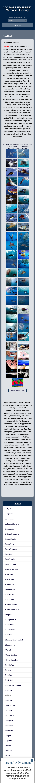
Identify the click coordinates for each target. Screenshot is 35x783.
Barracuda (9, 529)
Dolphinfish (10, 589)
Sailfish (8, 695)
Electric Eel (9, 594)
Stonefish (9, 725)
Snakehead (9, 715)
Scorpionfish (10, 705)
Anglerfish (9, 514)
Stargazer (9, 720)
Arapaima (9, 519)
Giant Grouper (11, 604)
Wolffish (8, 756)
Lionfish (8, 635)
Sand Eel (9, 700)
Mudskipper (10, 645)
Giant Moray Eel (12, 610)
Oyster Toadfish (11, 660)
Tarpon (8, 736)
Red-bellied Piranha (13, 685)
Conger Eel (9, 584)
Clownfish (9, 574)
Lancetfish (9, 625)
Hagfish (8, 615)
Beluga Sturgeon (12, 534)
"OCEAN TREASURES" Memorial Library (17, 8)
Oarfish (8, 650)
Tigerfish (8, 741)
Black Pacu (9, 544)
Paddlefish (9, 665)
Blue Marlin (10, 559)
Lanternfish (10, 630)
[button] (16, 25)
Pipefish (8, 675)
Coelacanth (9, 579)
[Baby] (11, 355)
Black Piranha (11, 549)
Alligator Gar (10, 509)
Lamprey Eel (10, 620)
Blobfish (8, 554)
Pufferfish (9, 680)
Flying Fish (9, 600)
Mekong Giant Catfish (14, 640)
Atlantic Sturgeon (12, 524)
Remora (8, 690)
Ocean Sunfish (11, 655)
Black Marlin (10, 539)
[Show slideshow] (17, 390)
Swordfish (9, 731)
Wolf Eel (8, 751)
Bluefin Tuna (10, 564)
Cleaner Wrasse (11, 569)
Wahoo (8, 746)
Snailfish (8, 710)
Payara (8, 670)
